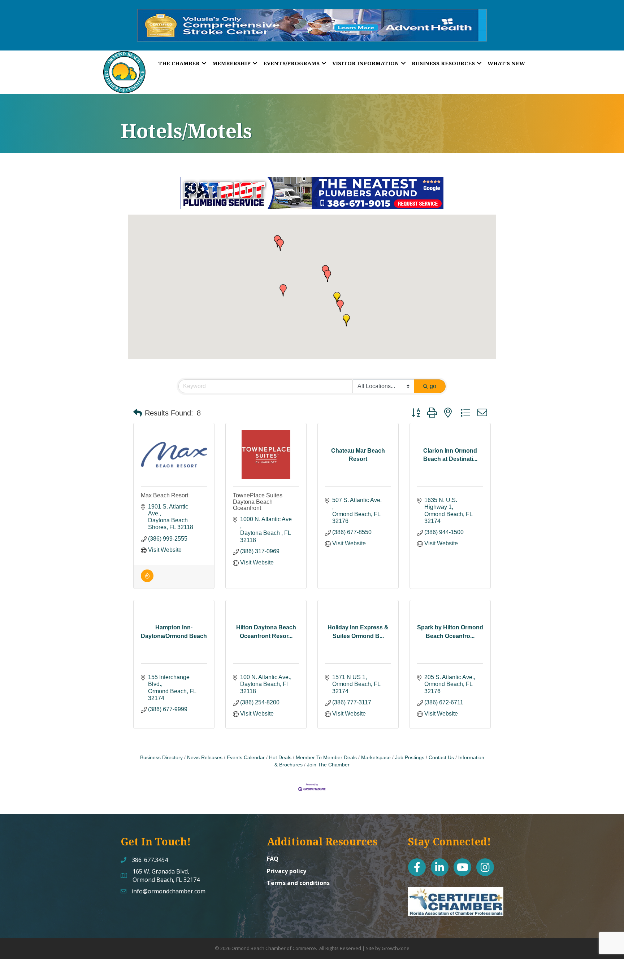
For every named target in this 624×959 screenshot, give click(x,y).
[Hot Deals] (147, 580)
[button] (346, 320)
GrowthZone (396, 948)
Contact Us (441, 757)
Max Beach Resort (164, 495)
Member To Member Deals (326, 757)
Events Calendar (246, 757)
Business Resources (443, 63)
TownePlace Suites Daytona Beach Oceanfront (257, 501)
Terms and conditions (298, 883)
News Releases (204, 757)
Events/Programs (291, 63)
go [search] (433, 386)
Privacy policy (286, 871)
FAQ (272, 859)
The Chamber (179, 63)
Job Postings (409, 757)
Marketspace (376, 757)
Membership (231, 63)
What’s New (506, 63)
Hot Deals (280, 757)
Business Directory (161, 757)
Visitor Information (365, 63)
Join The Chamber (328, 764)
